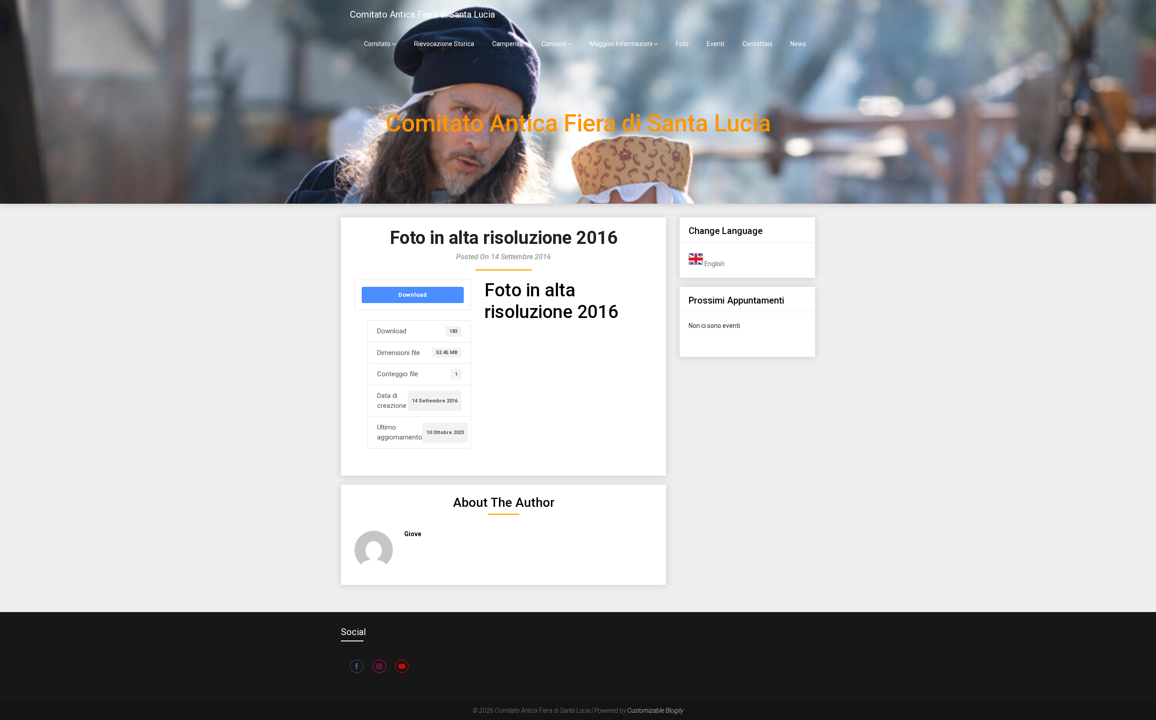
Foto (682, 43)
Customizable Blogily (655, 710)
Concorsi (553, 43)
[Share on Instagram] (379, 666)
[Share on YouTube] (402, 666)
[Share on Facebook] (357, 666)
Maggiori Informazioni (621, 43)
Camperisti (507, 43)
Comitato (377, 43)
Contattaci (757, 43)
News (798, 43)
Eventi (715, 43)
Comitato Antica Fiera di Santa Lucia (422, 14)
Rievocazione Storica (444, 43)
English (714, 263)
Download (412, 294)
